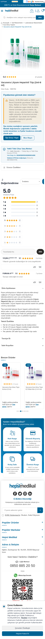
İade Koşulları (7, 345)
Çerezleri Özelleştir (22, 628)
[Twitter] (20, 494)
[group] (22, 50)
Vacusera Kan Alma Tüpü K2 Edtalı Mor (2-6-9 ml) (10, 388)
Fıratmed (29, 387)
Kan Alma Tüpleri (9, 25)
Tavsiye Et (6, 338)
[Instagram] (25, 494)
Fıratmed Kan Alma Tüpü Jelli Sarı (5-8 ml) (34, 391)
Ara (40, 17)
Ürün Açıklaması (8, 288)
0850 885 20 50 (22, 566)
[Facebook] (15, 494)
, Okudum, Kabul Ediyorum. (22, 515)
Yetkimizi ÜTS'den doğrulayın (20, 159)
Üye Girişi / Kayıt (11, 138)
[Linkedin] (30, 494)
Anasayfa (6, 23)
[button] (17, 411)
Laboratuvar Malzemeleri (33, 23)
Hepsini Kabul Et (22, 634)
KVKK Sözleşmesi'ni (12, 515)
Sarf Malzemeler (17, 23)
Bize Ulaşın (28, 138)
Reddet (24, 618)
